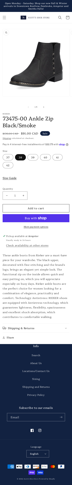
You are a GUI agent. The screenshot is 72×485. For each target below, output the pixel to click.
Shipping (7, 138)
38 (20, 157)
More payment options (36, 226)
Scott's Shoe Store (31, 479)
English (34, 453)
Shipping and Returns (36, 386)
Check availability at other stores (27, 245)
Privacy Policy (36, 395)
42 (8, 165)
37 (8, 157)
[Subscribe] (61, 417)
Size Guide (10, 178)
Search (36, 355)
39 (33, 157)
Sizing (36, 379)
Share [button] (10, 337)
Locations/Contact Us (36, 371)
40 (45, 157)
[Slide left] (28, 107)
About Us (36, 363)
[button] (4, 17)
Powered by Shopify (47, 479)
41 (57, 157)
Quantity (8, 188)
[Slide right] (44, 107)
